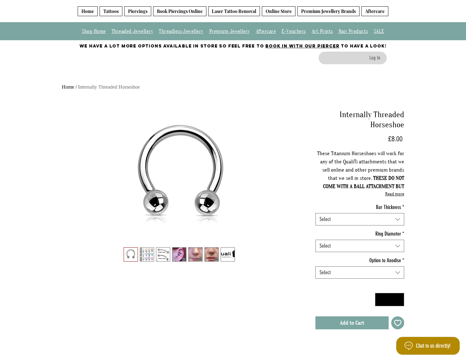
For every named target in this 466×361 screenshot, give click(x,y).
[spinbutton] (389, 299)
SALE (379, 31)
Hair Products (353, 31)
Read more (394, 194)
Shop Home (94, 31)
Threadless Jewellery (181, 31)
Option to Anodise (386, 260)
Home (68, 87)
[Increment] (399, 299)
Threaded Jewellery (132, 31)
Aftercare (266, 31)
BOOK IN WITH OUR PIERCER (302, 46)
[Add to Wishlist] (398, 323)
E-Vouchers (294, 31)
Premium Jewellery (229, 31)
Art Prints (322, 31)
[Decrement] (380, 299)
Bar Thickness (390, 207)
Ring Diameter (389, 234)
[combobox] (359, 219)
